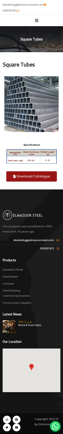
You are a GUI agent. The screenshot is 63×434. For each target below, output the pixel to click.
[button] (31, 176)
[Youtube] (16, 427)
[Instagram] (7, 420)
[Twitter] (7, 427)
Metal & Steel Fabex (29, 325)
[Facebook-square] (16, 420)
